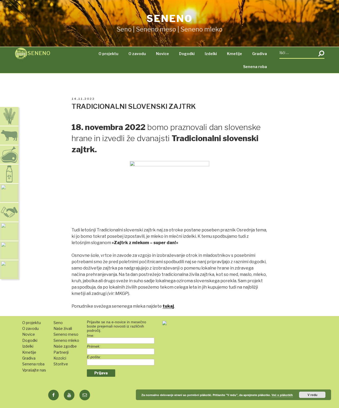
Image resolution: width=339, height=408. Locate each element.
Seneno (169, 18)
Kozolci (59, 358)
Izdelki (211, 53)
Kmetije (234, 53)
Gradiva (259, 53)
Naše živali (62, 328)
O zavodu (137, 53)
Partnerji (61, 352)
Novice (162, 53)
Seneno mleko (66, 340)
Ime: (90, 335)
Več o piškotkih (282, 395)
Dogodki (187, 53)
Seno (58, 322)
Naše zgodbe (65, 346)
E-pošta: (94, 357)
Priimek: (93, 346)
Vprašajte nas (34, 370)
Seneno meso (65, 334)
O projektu (108, 53)
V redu (312, 394)
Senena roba (255, 66)
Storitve (60, 364)
